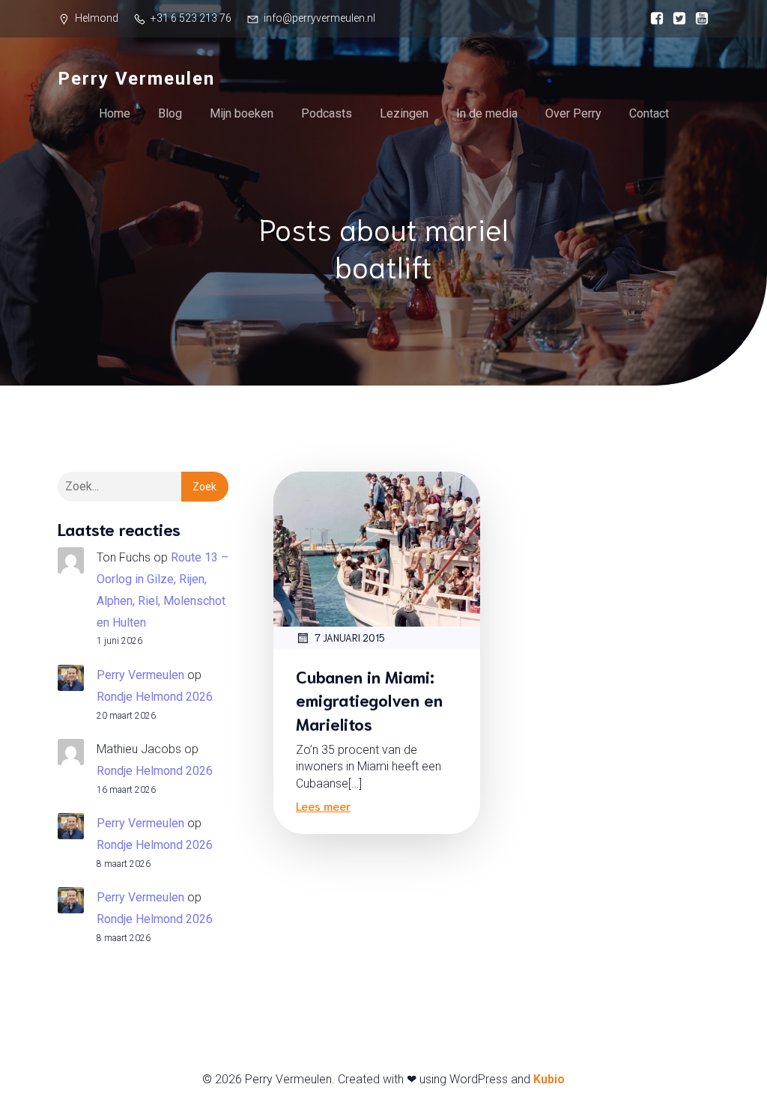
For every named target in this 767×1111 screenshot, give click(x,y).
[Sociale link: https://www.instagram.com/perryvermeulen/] (675, 18)
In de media (487, 113)
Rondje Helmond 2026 (155, 697)
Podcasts (326, 113)
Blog (170, 113)
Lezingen (404, 113)
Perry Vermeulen (140, 675)
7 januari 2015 (350, 637)
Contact (649, 113)
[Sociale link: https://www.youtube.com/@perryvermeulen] (698, 18)
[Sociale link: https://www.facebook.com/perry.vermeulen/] (653, 18)
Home (114, 113)
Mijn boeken (241, 113)
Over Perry (573, 113)
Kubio (549, 1079)
